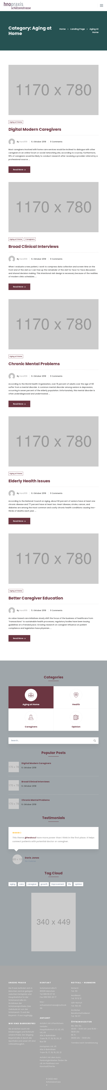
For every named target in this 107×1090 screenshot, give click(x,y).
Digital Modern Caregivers (34, 129)
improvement (57, 884)
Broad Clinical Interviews (33, 246)
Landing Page (77, 29)
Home (62, 29)
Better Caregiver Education (35, 598)
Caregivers (30, 239)
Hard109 (23, 141)
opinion (78, 884)
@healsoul (30, 837)
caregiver (32, 884)
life (69, 884)
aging (12, 884)
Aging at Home (16, 122)
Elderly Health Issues (29, 481)
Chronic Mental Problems (34, 364)
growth (44, 884)
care (21, 884)
